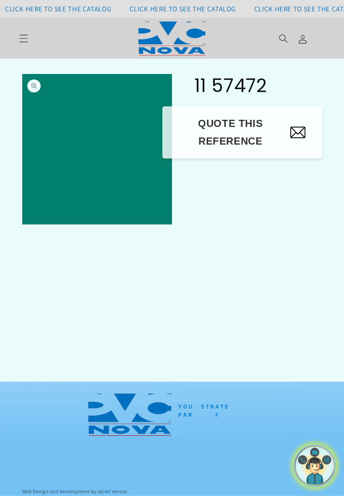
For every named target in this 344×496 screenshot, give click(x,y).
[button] (24, 38)
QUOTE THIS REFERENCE (230, 132)
